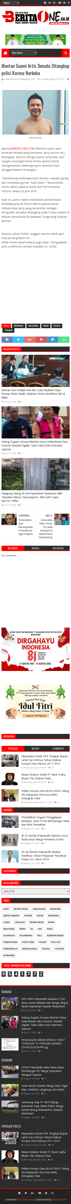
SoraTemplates (25, 1199)
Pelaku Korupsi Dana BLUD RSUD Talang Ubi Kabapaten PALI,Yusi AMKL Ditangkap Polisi (45, 794)
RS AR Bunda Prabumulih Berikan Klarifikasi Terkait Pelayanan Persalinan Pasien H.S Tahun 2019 (43, 855)
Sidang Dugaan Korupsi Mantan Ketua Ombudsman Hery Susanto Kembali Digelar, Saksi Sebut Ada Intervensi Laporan (35, 445)
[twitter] (49, 3)
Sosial (56, 326)
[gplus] (54, 3)
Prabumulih (10, 949)
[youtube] (60, 3)
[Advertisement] (35, 284)
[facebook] (45, 3)
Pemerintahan (55, 935)
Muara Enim (37, 922)
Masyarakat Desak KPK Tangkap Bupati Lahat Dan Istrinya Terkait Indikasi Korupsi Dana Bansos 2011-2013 (44, 760)
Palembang (26, 935)
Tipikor (8, 330)
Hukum (28, 915)
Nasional (33, 326)
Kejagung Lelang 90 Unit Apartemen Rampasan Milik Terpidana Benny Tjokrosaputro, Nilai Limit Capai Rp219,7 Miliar (32, 497)
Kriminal (18, 326)
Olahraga (9, 935)
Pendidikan (10, 942)
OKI (40, 929)
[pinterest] (64, 3)
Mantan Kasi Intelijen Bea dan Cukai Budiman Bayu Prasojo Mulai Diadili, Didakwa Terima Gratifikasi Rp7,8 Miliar (33, 394)
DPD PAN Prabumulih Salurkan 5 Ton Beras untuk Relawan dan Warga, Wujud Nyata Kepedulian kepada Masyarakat (44, 1002)
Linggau (20, 922)
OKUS (50, 929)
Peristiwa (28, 942)
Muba (51, 922)
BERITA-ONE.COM (23, 148)
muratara (9, 955)
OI (31, 929)
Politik (55, 942)
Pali (39, 935)
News (46, 326)
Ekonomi (55, 909)
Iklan (40, 915)
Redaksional (29, 949)
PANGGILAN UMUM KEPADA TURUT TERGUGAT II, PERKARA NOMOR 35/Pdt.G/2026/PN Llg (43, 1043)
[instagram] (68, 3)
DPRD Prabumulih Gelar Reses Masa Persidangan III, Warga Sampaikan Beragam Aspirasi (42, 1071)
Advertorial (20, 909)
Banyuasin (39, 909)
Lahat (6, 922)
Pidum (42, 942)
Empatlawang (11, 915)
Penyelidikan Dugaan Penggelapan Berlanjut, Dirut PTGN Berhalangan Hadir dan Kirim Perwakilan (45, 821)
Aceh (6, 909)
